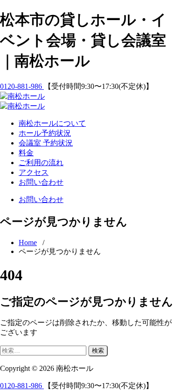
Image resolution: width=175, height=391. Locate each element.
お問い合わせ (41, 182)
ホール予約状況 (45, 133)
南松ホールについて (52, 123)
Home (28, 242)
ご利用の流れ (41, 163)
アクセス (34, 172)
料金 (26, 153)
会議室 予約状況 (46, 143)
